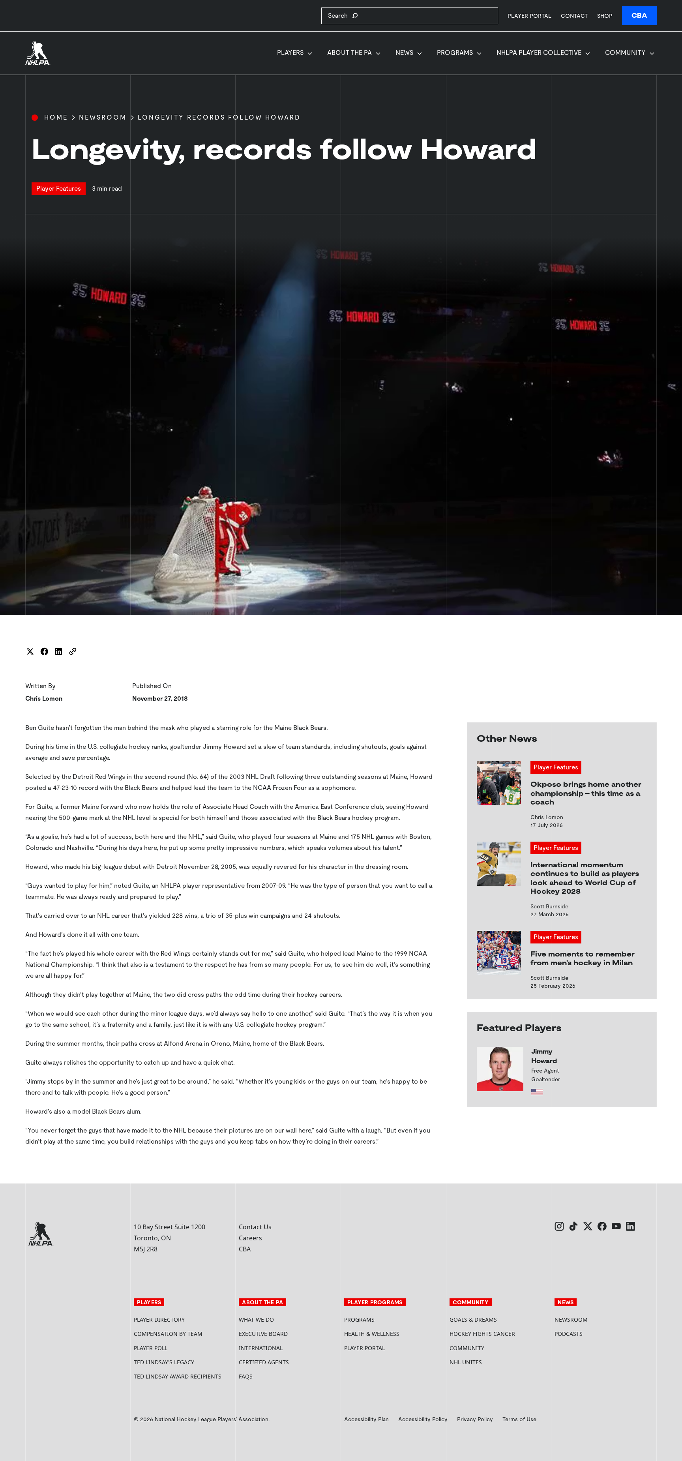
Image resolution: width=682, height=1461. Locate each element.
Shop (605, 15)
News (404, 52)
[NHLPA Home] (38, 53)
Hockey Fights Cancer (482, 1333)
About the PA (349, 52)
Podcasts (569, 1333)
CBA (639, 15)
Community (625, 52)
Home (56, 117)
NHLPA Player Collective (539, 52)
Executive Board (263, 1333)
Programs (455, 52)
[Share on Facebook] (44, 651)
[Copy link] (72, 651)
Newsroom (103, 117)
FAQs (246, 1376)
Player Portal (529, 15)
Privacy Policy (475, 1419)
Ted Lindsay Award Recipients (177, 1376)
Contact (574, 16)
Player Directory (159, 1319)
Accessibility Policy (423, 1419)
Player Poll (150, 1348)
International (261, 1348)
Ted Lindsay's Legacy (164, 1362)
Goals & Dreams (473, 1319)
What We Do (256, 1319)
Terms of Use (519, 1419)
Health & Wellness (371, 1333)
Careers (250, 1238)
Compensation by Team (168, 1333)
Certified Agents (264, 1362)
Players (290, 52)
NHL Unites (495, 1362)
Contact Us (255, 1227)
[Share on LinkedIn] (58, 651)
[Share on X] (30, 651)
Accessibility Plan (366, 1419)
